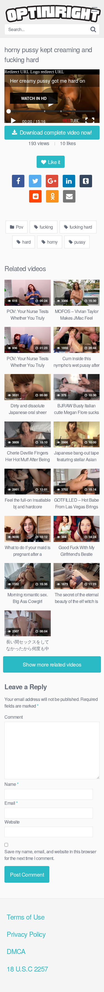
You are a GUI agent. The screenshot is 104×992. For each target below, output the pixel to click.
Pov (19, 227)
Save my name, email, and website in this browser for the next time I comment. (50, 854)
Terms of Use (25, 917)
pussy (79, 242)
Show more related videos (52, 664)
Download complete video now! (55, 132)
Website (12, 822)
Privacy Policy (26, 934)
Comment (13, 717)
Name (11, 784)
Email (11, 803)
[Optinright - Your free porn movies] (53, 14)
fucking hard (80, 227)
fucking (46, 227)
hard (26, 242)
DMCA (16, 951)
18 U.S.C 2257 (27, 968)
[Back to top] (94, 979)
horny (52, 242)
